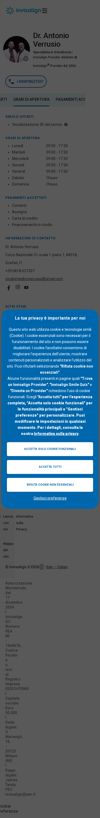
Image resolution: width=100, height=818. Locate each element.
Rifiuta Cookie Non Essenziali (50, 484)
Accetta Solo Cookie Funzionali (50, 449)
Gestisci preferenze (50, 498)
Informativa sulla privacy (56, 434)
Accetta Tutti (50, 467)
